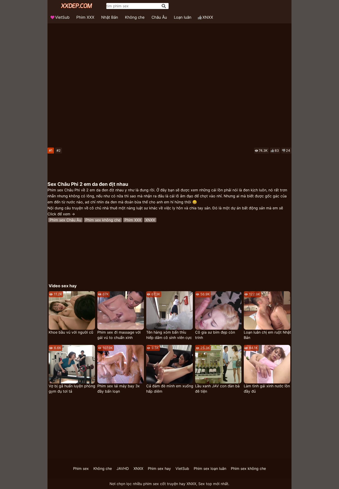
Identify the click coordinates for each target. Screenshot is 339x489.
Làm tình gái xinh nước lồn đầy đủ (267, 389)
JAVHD (122, 468)
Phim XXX (85, 17)
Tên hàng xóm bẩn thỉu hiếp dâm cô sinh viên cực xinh (169, 335)
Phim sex (81, 468)
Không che (135, 17)
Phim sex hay (159, 468)
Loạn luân (182, 17)
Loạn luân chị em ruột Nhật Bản (267, 335)
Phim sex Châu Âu (65, 220)
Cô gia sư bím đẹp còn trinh (215, 335)
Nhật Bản (109, 17)
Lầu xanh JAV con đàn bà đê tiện (217, 389)
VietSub (62, 17)
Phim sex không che (102, 220)
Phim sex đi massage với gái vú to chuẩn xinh (119, 335)
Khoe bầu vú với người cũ (71, 332)
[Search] (164, 6)
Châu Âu (159, 17)
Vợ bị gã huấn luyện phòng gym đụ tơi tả (72, 389)
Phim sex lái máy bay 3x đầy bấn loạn (118, 389)
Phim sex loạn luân (210, 468)
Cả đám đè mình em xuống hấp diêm (169, 389)
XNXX (207, 17)
